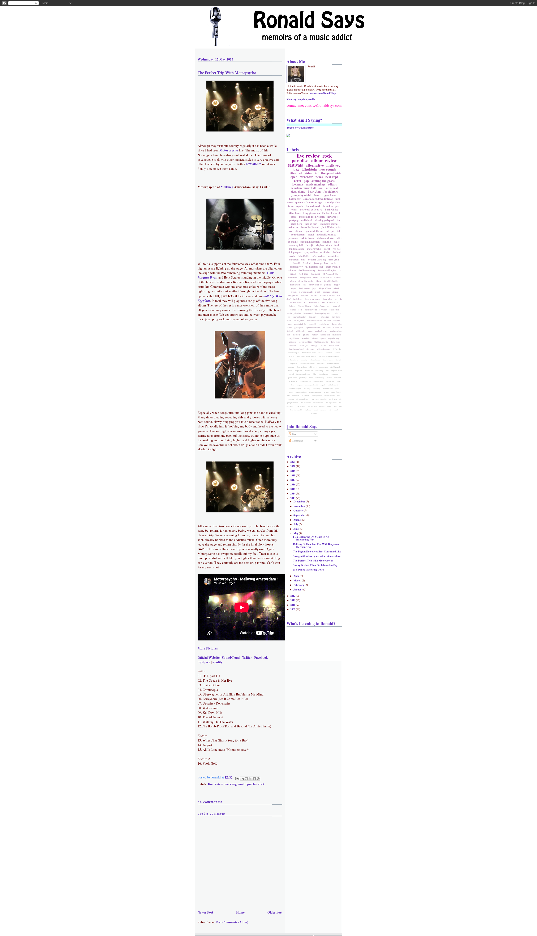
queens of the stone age (308, 202)
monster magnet (295, 388)
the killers (297, 298)
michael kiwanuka (326, 234)
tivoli (323, 345)
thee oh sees (311, 224)
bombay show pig (317, 259)
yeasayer (315, 274)
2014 (293, 493)
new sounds (327, 169)
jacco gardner (321, 263)
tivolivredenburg (306, 270)
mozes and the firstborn (312, 216)
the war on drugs (312, 298)
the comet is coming (319, 399)
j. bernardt (293, 381)
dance (290, 370)
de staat (327, 320)
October (298, 510)
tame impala (295, 206)
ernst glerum (324, 324)
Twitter (247, 657)
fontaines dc (323, 374)
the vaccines (312, 406)
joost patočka (318, 381)
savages (326, 291)
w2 (330, 410)
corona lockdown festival (318, 199)
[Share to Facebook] (254, 779)
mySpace (204, 662)
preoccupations (301, 392)
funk (337, 245)
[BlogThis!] (246, 779)
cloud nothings (302, 367)
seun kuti (306, 338)
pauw (337, 388)
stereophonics (317, 395)
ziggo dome (298, 191)
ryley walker (311, 252)
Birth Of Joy (331, 209)
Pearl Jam (314, 191)
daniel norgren (331, 206)
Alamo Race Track (309, 352)
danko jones (299, 320)
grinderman (292, 377)
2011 (293, 600)
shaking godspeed (324, 220)
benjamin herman (310, 241)
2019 (293, 471)
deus (316, 195)
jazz (295, 169)
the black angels (321, 341)
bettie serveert (311, 309)
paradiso (300, 160)
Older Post (274, 912)
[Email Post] (236, 778)
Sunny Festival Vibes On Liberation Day (315, 565)
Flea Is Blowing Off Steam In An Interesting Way (311, 538)
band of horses (328, 360)
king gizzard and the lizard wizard (321, 213)
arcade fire (333, 256)
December (299, 501)
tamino (314, 295)
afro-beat (332, 188)
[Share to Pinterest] (258, 779)
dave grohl (333, 259)
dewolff (296, 263)
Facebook (261, 657)
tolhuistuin (309, 169)
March (297, 580)
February (299, 585)
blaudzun (293, 259)
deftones (337, 320)
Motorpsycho (228, 150)
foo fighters (330, 191)
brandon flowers (333, 363)
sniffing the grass (323, 180)
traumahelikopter (327, 270)
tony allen (327, 298)
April (296, 576)
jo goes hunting (305, 381)
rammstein (325, 334)
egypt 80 (312, 324)
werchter (306, 176)
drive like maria (305, 281)
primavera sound (315, 392)
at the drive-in (293, 360)
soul (320, 188)
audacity (304, 360)
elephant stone (324, 245)
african (291, 356)
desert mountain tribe (297, 324)
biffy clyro (293, 363)
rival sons (336, 334)
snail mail (295, 395)
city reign (325, 317)
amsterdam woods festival (306, 356)
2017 (293, 480)
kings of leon (325, 288)
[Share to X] (250, 779)
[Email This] (242, 779)
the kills (292, 345)
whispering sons (323, 349)
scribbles (325, 252)
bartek (338, 360)
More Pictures (208, 648)
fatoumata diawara (303, 374)
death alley (319, 370)
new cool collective (311, 209)
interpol (330, 231)
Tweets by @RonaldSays (300, 127)
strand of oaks (330, 395)
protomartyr (296, 266)
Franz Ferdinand (310, 227)
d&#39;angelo (335, 367)
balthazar (295, 199)
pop (306, 180)
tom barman (334, 345)
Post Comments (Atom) (232, 922)
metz (333, 263)
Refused (329, 352)
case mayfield (296, 245)
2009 (293, 609)
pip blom (296, 334)
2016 (293, 484)
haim (311, 377)
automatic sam (315, 360)
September (299, 515)
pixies (291, 392)
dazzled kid (309, 370)
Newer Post (205, 912)
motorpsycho (247, 784)
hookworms (304, 288)
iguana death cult (313, 327)
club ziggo (313, 367)
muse (310, 331)
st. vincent (305, 395)
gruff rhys (302, 377)
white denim (307, 238)
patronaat (293, 238)
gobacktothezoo (314, 231)
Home (240, 912)
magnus (299, 385)
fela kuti (307, 263)
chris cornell (326, 277)
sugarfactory (333, 338)
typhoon (308, 410)
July (296, 524)
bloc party (321, 363)
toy (336, 298)
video (308, 173)
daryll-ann (298, 370)
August (297, 520)
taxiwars (292, 341)
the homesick (306, 402)
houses (329, 377)
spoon (323, 338)
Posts (294, 434)
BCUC (320, 352)
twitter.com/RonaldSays (323, 93)
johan (294, 209)
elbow (318, 281)
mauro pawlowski (311, 385)
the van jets (303, 345)
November (299, 506)
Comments (297, 440)
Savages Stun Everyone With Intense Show (317, 556)
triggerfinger (329, 195)
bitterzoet (295, 173)
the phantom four (314, 266)
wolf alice (303, 274)
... (313, 104)
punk (317, 291)
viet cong (310, 349)
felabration (295, 284)
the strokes (301, 406)
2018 (293, 475)
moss (293, 216)
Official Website (209, 657)
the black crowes (327, 295)
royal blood (294, 338)
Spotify (217, 662)
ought (327, 249)
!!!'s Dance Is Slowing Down (308, 569)
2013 (293, 498)
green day (334, 374)
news (319, 176)
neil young (316, 388)
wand (336, 410)
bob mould (308, 313)
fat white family (331, 281)
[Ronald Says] (288, 136)
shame (315, 338)
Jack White (327, 227)
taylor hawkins (305, 341)
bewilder (323, 309)
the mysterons (331, 402)
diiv (327, 370)
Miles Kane (295, 213)
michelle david (333, 385)
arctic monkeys (315, 184)
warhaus (314, 413)
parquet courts (306, 291)
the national (313, 206)
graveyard (299, 327)
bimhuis (326, 241)
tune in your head (296, 349)
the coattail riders (302, 399)
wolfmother (314, 302)
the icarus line (318, 402)
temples (291, 399)
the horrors (335, 341)
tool (335, 406)
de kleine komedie (314, 320)
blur (303, 259)
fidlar (315, 374)
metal (311, 234)
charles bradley (299, 317)
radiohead (306, 220)
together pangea (325, 406)
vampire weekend (319, 410)
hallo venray (319, 377)
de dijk (309, 245)
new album (253, 164)
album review (324, 160)
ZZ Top (337, 352)
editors (332, 184)
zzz (323, 302)
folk (304, 284)
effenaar (299, 231)
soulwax (304, 295)
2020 (293, 466)
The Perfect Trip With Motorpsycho (227, 72)
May (296, 533)
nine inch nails (328, 388)
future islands (315, 284)
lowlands (298, 184)
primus (306, 334)
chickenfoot (313, 317)
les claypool (330, 381)
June (296, 529)
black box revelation (307, 363)
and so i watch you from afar (329, 356)
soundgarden (332, 202)
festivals (295, 165)
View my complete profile (301, 99)
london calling (296, 249)
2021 (293, 462)
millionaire (300, 331)
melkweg (230, 784)
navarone (332, 216)
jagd (314, 288)
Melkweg (227, 187)
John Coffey (303, 256)
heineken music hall (303, 188)
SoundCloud (231, 657)
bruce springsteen (322, 313)
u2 (305, 302)
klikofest (327, 327)
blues (337, 241)
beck (300, 309)
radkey (315, 334)
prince (326, 392)
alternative (315, 165)
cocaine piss (323, 367)
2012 (293, 596)
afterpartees (319, 256)
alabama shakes (325, 238)
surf (338, 395)
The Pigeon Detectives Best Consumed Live (317, 551)
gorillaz (327, 284)
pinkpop (293, 220)
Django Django (304, 306)
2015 (293, 489)
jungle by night (301, 195)
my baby (307, 388)
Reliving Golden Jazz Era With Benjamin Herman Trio (316, 545)
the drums (333, 399)
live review (215, 784)
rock (261, 784)
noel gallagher (321, 331)
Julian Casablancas (322, 306)
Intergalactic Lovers (309, 277)
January (298, 589)
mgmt (323, 385)
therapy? (315, 345)
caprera (291, 367)
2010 (293, 605)
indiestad (337, 377)
